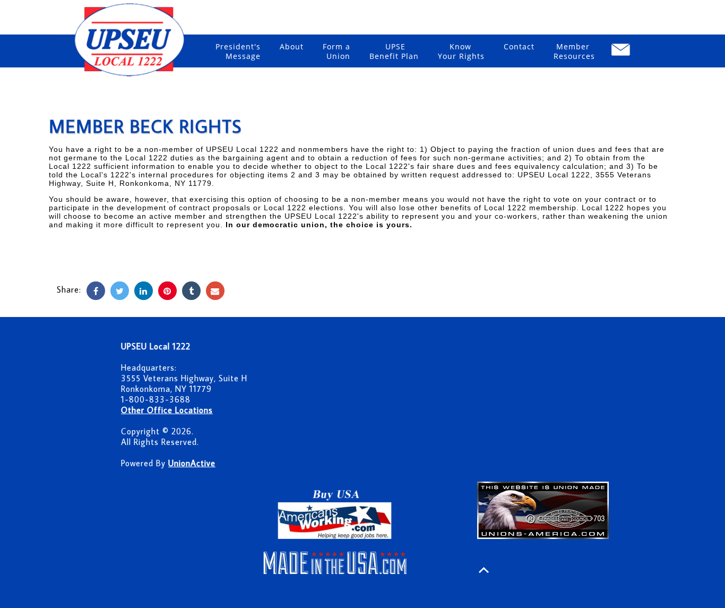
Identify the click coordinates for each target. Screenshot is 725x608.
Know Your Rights (461, 51)
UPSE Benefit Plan (394, 51)
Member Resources (574, 51)
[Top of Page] (483, 570)
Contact (519, 46)
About (292, 46)
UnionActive (191, 463)
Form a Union (336, 51)
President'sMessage (238, 51)
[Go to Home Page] (131, 77)
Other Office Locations (167, 410)
